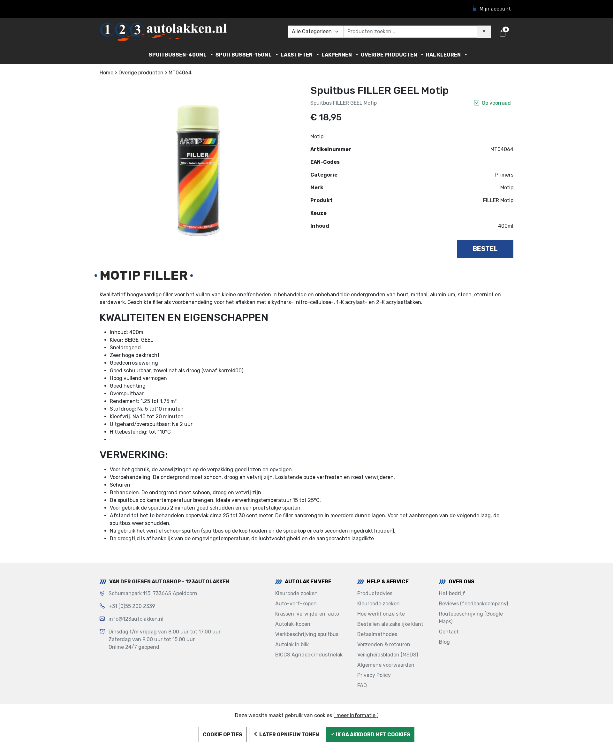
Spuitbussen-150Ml (244, 55)
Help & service (388, 582)
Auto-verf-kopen (296, 604)
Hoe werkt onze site (381, 614)
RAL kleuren (443, 55)
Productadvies (374, 593)
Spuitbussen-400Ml (178, 55)
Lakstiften (297, 55)
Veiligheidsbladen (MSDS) (387, 655)
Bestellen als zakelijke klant (390, 624)
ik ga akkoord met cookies (372, 734)
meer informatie (356, 715)
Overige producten (389, 55)
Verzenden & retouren (383, 644)
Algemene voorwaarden (385, 665)
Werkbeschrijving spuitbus (306, 634)
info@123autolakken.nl (136, 619)
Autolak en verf (308, 582)
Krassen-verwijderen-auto (307, 614)
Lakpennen (337, 55)
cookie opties (222, 734)
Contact (449, 632)
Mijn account (495, 9)
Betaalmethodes (377, 634)
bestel (485, 249)
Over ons (461, 582)
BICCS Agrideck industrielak (309, 655)
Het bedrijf (452, 593)
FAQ (362, 685)
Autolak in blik (292, 644)
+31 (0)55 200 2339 (132, 606)
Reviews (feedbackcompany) (473, 604)
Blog (444, 642)
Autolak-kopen (292, 624)
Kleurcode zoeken (296, 593)
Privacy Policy (374, 675)
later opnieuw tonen (288, 734)
